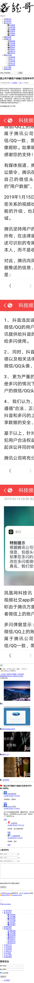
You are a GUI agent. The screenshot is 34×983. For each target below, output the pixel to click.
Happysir (10, 806)
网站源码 (8, 37)
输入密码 (3, 969)
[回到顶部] (17, 899)
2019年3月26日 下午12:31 (16, 825)
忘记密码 (7, 980)
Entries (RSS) (6, 895)
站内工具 (12, 63)
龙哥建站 (12, 35)
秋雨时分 (12, 49)
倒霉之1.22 (5, 754)
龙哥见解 (12, 27)
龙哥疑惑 (12, 31)
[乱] (17, 700)
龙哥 (12, 823)
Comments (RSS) (17, 895)
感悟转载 (12, 41)
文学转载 (12, 43)
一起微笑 (14, 836)
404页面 (8, 953)
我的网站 (8, 69)
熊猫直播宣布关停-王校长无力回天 (11, 676)
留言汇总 (12, 59)
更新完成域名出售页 (8, 729)
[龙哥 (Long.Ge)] (17, 7)
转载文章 (8, 39)
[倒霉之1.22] (17, 751)
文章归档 (12, 61)
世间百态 (12, 53)
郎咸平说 (12, 51)
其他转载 (12, 45)
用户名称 (3, 966)
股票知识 (12, 47)
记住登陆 (5, 973)
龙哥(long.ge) (7, 893)
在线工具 (8, 951)
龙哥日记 (8, 23)
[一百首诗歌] (17, 776)
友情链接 (12, 57)
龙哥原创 (8, 21)
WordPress (26, 893)
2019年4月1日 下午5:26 (15, 838)
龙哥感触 (12, 29)
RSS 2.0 (7, 671)
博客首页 (8, 19)
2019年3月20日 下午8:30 (12, 808)
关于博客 (8, 67)
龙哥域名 (12, 33)
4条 (20, 82)
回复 (5, 803)
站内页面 (9, 55)
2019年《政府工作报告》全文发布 (12, 674)
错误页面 (12, 65)
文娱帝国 (10, 794)
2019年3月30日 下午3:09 (12, 796)
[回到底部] (17, 901)
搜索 (21, 73)
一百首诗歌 (5, 780)
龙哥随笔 (12, 25)
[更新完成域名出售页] (17, 726)
